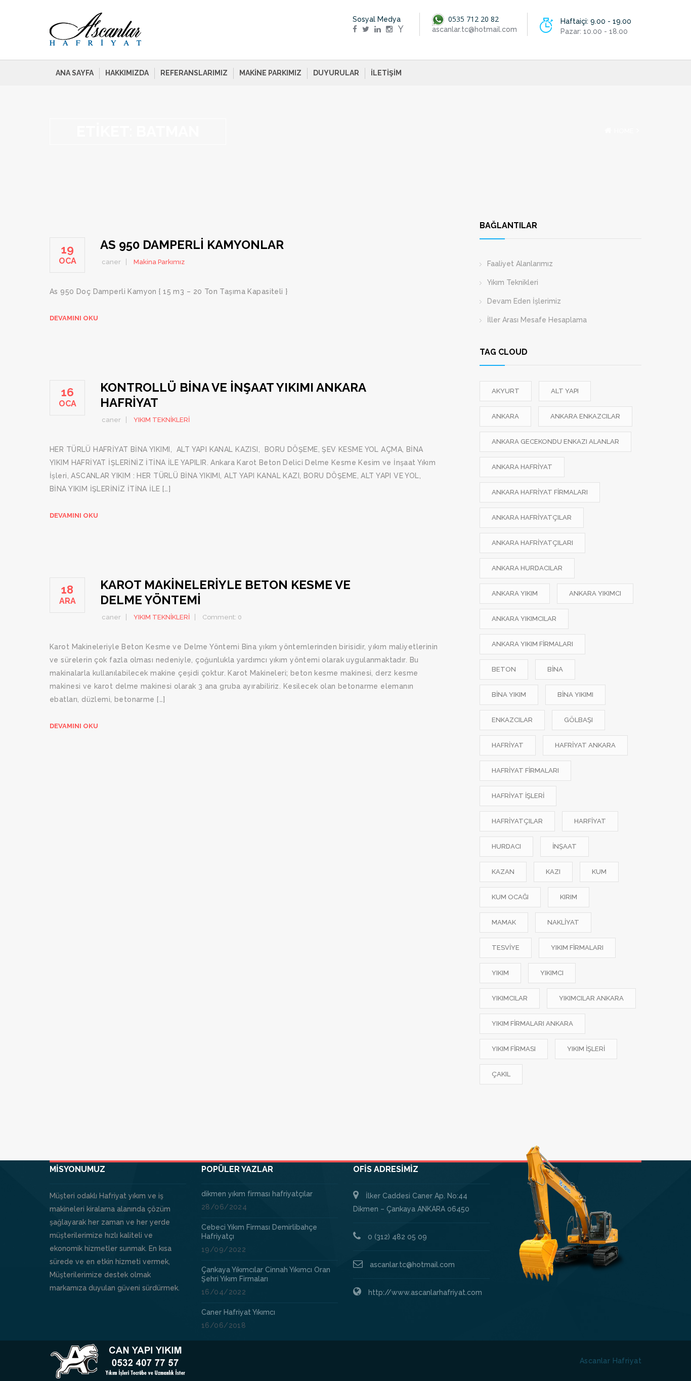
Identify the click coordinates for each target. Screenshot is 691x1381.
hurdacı (506, 846)
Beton (504, 669)
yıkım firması (514, 1049)
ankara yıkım (515, 593)
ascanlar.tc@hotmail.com (412, 1265)
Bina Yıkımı (575, 694)
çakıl (501, 1074)
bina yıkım (509, 694)
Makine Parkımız (270, 73)
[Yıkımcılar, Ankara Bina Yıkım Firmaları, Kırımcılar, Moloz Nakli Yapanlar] (96, 29)
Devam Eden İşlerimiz (524, 301)
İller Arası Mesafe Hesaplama (537, 320)
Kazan (503, 871)
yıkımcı (552, 973)
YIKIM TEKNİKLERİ (162, 420)
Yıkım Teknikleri (512, 282)
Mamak (504, 922)
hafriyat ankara (585, 745)
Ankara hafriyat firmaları (540, 492)
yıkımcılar (510, 998)
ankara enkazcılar (585, 416)
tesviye (506, 947)
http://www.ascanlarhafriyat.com (425, 1292)
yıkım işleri (586, 1049)
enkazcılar (512, 720)
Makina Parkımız (159, 262)
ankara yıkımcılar (524, 618)
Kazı (553, 871)
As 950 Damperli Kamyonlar (192, 244)
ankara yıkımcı (595, 593)
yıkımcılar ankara (591, 998)
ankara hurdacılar (527, 568)
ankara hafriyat (522, 467)
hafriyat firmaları (525, 770)
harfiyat (590, 821)
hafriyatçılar (517, 821)
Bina (555, 669)
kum (599, 871)
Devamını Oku (74, 318)
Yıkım (500, 973)
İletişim (386, 73)
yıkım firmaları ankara (532, 1023)
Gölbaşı (578, 720)
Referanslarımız (194, 73)
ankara (505, 416)
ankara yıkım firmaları (532, 644)
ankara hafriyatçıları (532, 543)
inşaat (564, 846)
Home (624, 131)
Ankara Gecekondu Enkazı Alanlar (555, 441)
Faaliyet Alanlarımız (520, 264)
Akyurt (506, 391)
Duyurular (336, 73)
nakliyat (563, 922)
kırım (568, 897)
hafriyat (508, 745)
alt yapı (565, 391)
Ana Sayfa (75, 73)
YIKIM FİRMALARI (577, 947)
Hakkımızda (127, 73)
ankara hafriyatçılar (532, 517)
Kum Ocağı (510, 897)
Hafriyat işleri (518, 796)
